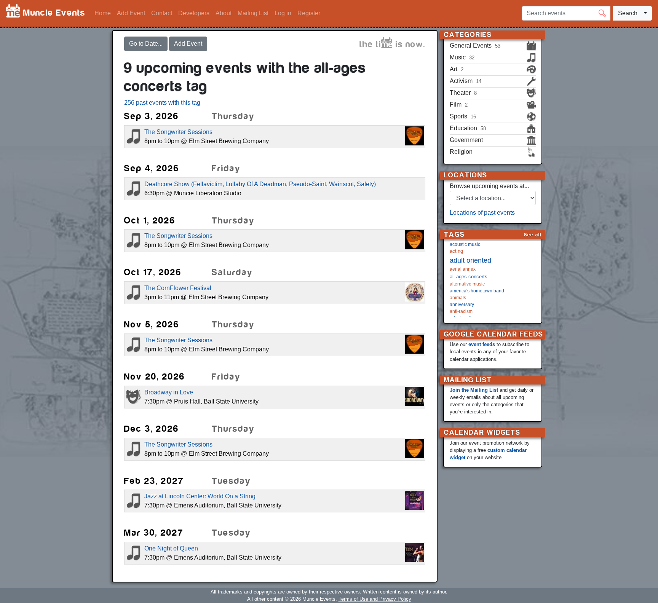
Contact (161, 13)
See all (532, 235)
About (224, 13)
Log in (283, 13)
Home (102, 13)
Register (308, 13)
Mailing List (253, 13)
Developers (193, 13)
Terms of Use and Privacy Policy (375, 599)
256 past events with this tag (162, 102)
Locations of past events (482, 212)
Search (627, 13)
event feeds (481, 344)
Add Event (131, 13)
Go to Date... (146, 43)
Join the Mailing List (474, 390)
